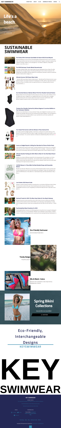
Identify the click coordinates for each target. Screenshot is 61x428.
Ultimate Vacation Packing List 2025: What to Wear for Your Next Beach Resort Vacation (35, 154)
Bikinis (55, 1)
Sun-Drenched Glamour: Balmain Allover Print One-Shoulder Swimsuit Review (35, 93)
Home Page (29, 1)
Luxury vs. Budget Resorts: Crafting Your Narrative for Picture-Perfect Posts (35, 145)
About (35, 1)
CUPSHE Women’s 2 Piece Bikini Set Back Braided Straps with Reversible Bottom (34, 166)
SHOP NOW (45, 315)
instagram (15, 412)
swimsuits (31, 54)
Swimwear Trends (47, 1)
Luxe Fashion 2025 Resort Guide (24, 182)
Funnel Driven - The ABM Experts (37, 423)
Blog (39, 1)
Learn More (9, 33)
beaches (18, 54)
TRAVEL (44, 54)
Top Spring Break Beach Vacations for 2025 (27, 208)
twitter (20, 412)
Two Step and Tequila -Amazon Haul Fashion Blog (30, 413)
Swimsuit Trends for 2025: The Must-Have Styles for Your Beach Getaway (34, 198)
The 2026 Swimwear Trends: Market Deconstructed (29, 67)
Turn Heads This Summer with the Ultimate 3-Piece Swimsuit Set (32, 130)
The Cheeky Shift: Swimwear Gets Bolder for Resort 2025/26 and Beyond (34, 57)
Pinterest (17, 415)
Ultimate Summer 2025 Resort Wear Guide (27, 77)
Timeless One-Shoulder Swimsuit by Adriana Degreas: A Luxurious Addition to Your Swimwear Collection (35, 109)
